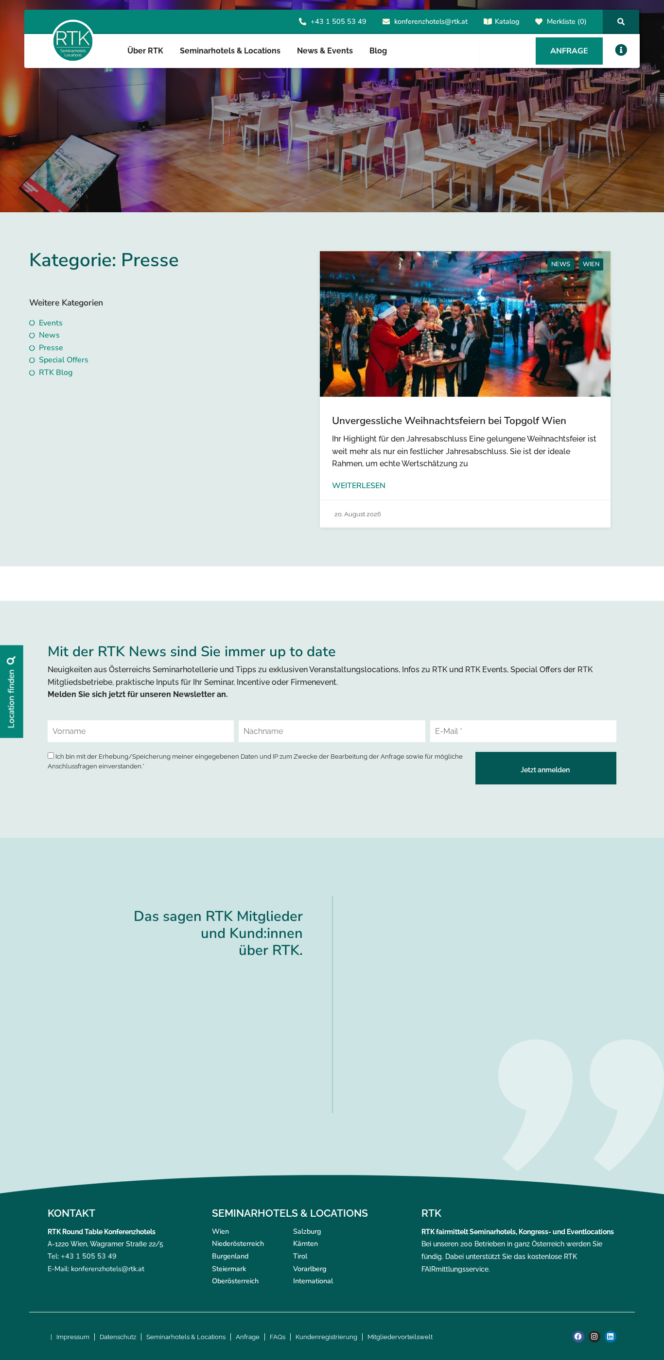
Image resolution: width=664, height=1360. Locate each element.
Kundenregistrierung (326, 1337)
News (560, 264)
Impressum (72, 1337)
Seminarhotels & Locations (186, 1337)
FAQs (277, 1337)
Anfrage (248, 1337)
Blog (378, 50)
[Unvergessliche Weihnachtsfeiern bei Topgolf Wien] (465, 324)
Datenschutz (118, 1337)
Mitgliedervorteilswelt (400, 1337)
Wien (591, 264)
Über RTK (145, 50)
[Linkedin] (610, 1337)
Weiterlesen (358, 485)
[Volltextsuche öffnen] (621, 21)
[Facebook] (578, 1337)
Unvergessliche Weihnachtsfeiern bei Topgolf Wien (449, 420)
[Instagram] (594, 1337)
